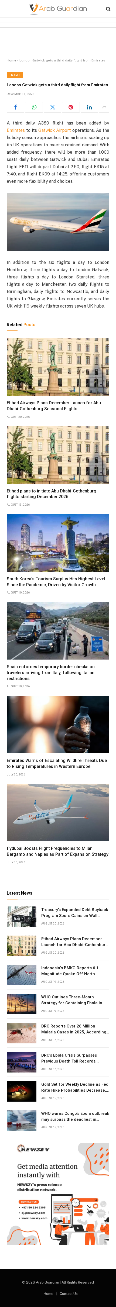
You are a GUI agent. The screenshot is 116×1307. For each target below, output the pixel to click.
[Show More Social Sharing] (104, 107)
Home (11, 60)
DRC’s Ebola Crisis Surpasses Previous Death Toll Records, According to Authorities (69, 1061)
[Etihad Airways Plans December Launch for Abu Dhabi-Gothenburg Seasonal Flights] (58, 367)
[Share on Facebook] (15, 107)
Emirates (16, 130)
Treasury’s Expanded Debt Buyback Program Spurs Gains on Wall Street (74, 915)
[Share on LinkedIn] (89, 107)
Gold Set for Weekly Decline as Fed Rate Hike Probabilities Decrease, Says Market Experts (74, 1090)
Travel (15, 75)
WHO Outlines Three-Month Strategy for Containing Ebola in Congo (71, 1003)
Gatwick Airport (54, 130)
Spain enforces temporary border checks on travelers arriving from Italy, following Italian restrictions (51, 672)
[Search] (108, 9)
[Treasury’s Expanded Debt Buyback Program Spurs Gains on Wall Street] (21, 916)
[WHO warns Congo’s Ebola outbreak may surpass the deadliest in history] (21, 1120)
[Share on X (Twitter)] (52, 107)
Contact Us (69, 1294)
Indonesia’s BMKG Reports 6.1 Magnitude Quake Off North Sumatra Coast (70, 973)
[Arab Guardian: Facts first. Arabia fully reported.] (58, 9)
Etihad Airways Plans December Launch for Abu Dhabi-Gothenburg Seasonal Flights (74, 944)
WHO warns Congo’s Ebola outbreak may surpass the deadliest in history (75, 1119)
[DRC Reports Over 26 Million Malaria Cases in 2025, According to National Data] (21, 1033)
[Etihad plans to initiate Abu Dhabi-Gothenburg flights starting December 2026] (58, 455)
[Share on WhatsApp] (34, 107)
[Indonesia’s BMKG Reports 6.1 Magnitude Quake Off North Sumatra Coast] (21, 975)
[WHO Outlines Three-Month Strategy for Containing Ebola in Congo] (21, 1004)
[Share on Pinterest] (71, 107)
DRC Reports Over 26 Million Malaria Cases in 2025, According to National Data (73, 1032)
